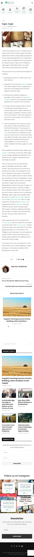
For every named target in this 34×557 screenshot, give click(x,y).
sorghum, (5, 153)
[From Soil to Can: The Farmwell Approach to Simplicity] (9, 417)
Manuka (24, 84)
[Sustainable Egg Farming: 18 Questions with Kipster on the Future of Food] (9, 393)
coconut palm (21, 225)
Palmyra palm (19, 197)
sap (9, 197)
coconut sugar (6, 222)
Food (3, 12)
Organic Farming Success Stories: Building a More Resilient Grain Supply (17, 380)
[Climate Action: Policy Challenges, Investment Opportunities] (25, 417)
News (30, 12)
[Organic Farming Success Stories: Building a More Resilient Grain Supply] (17, 306)
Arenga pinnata (24, 202)
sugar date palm (15, 199)
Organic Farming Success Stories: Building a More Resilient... (17, 320)
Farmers (10, 12)
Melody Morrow (12, 26)
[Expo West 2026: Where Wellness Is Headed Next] (25, 393)
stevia (6, 132)
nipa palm (19, 204)
